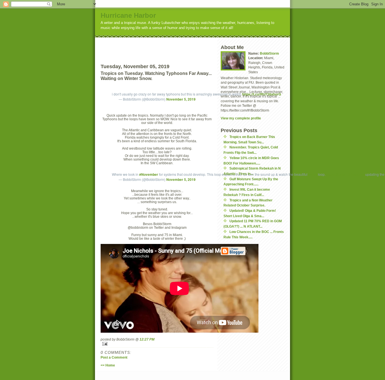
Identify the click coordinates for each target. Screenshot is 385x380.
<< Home (108, 365)
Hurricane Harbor (128, 15)
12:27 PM (147, 339)
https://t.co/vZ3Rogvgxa (345, 174)
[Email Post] (157, 344)
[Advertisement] (167, 45)
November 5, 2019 (181, 99)
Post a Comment (114, 357)
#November (148, 174)
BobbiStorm (269, 53)
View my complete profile (241, 118)
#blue (312, 174)
